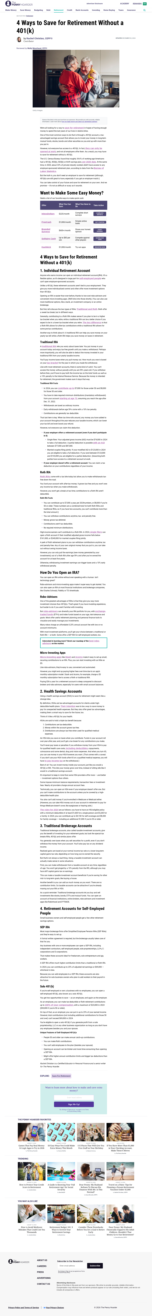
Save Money (25, 10)
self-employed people (90, 278)
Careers (41, 1266)
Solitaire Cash (49, 239)
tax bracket (52, 363)
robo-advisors (50, 611)
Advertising (44, 1278)
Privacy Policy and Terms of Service (23, 1308)
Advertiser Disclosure (95, 4)
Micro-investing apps (51, 657)
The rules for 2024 (49, 810)
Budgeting (38, 10)
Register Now (100, 247)
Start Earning (100, 230)
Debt (48, 10)
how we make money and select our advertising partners (79, 121)
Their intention (68, 706)
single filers (96, 532)
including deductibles (77, 748)
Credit (69, 10)
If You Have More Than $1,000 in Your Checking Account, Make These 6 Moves (120, 1148)
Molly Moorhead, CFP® (37, 48)
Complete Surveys (99, 213)
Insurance (131, 10)
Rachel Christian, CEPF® (39, 38)
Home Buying (109, 10)
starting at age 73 (68, 398)
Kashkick (46, 247)
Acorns (79, 657)
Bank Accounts (82, 10)
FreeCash (46, 222)
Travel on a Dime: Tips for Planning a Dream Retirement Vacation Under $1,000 (120, 1187)
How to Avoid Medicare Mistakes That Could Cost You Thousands (32, 1229)
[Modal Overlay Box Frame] (73, 1099)
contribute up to (66, 388)
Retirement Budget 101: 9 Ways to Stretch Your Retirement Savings (61, 1229)
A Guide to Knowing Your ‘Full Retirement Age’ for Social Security (61, 1187)
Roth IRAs (45, 476)
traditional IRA (49, 346)
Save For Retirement (61, 1076)
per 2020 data (89, 162)
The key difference (92, 322)
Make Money (11, 10)
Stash (68, 657)
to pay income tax (54, 761)
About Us (42, 1260)
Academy (124, 3)
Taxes (121, 10)
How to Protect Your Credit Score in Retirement (31, 1186)
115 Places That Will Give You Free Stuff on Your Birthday (91, 1146)
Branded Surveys (46, 230)
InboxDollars (48, 214)
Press (40, 1272)
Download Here (100, 238)
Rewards (139, 4)
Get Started (99, 222)
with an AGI (99, 443)
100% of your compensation (59, 1005)
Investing (96, 10)
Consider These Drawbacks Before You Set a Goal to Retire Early (91, 1229)
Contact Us (43, 1284)
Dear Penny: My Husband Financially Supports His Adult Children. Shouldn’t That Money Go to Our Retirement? (120, 1231)
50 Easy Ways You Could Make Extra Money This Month (61, 1146)
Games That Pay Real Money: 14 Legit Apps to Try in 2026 (32, 1146)
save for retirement (74, 128)
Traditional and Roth (87, 309)
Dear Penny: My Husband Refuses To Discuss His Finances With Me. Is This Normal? (90, 1188)
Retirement (58, 10)
